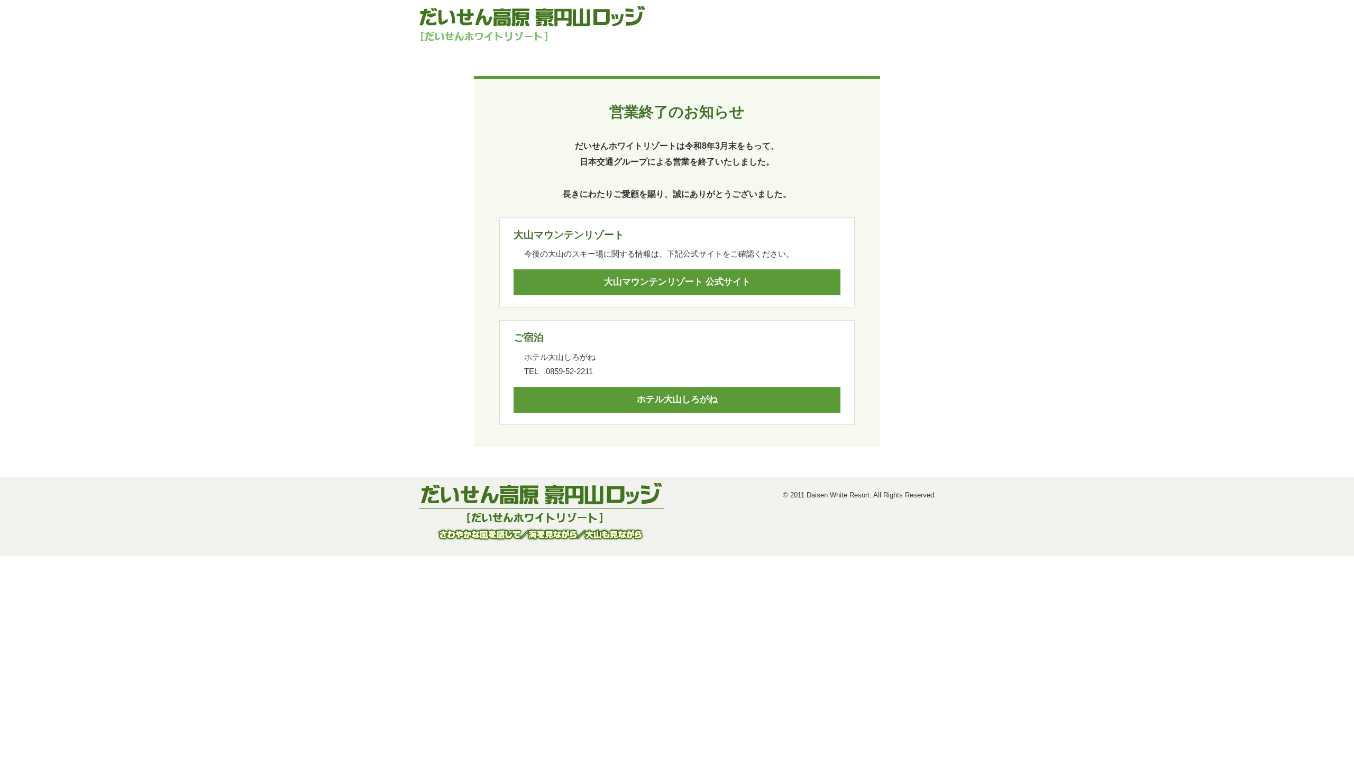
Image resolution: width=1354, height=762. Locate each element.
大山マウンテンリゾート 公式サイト (677, 282)
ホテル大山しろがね (677, 399)
